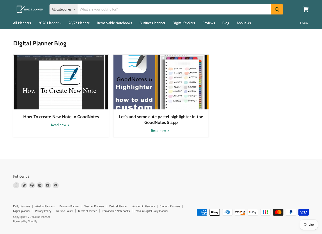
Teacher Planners (94, 206)
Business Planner (152, 23)
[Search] (277, 9)
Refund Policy (64, 211)
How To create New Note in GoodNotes (61, 116)
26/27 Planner (79, 23)
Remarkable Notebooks (114, 23)
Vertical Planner (118, 206)
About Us (244, 23)
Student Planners (170, 206)
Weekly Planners (45, 206)
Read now (59, 125)
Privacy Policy (43, 211)
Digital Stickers (184, 23)
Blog (225, 23)
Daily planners (21, 206)
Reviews (208, 23)
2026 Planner (48, 23)
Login (304, 23)
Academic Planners (143, 206)
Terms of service (87, 211)
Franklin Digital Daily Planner (151, 211)
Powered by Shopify (25, 221)
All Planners (22, 23)
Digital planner (21, 211)
